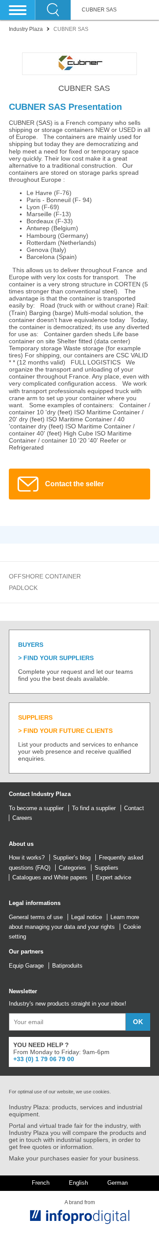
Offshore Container (45, 576)
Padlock (23, 587)
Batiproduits (67, 965)
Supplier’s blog (72, 857)
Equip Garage (26, 965)
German (117, 1183)
